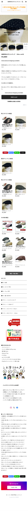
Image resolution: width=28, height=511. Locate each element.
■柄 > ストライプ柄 (5, 287)
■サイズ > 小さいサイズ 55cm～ (9, 308)
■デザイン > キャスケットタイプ (8, 300)
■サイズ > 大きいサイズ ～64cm (9, 313)
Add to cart (14, 97)
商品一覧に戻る (14, 273)
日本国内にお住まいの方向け (14, 101)
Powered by (12, 497)
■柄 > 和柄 (4, 282)
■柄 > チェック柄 (5, 291)
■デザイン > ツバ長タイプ (7, 304)
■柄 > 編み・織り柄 (5, 295)
